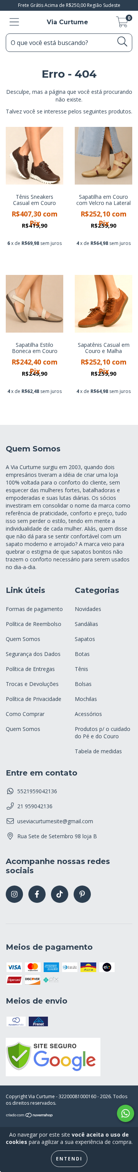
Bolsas (83, 684)
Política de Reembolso (33, 624)
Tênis (81, 669)
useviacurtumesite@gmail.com (55, 821)
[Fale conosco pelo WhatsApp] (125, 1113)
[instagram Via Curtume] (14, 894)
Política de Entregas (30, 669)
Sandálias (86, 624)
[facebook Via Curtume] (37, 894)
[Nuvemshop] (30, 1116)
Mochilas (86, 699)
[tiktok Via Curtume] (59, 894)
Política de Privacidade (33, 699)
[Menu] (14, 22)
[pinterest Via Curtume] (82, 894)
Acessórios (88, 714)
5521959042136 (37, 791)
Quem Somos (23, 639)
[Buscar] (122, 42)
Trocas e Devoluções (32, 684)
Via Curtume (67, 22)
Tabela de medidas (98, 751)
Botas (82, 654)
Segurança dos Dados (33, 654)
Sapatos (85, 639)
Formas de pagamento (34, 609)
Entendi (69, 1158)
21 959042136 (35, 806)
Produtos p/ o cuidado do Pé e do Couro (102, 732)
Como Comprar (25, 714)
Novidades (88, 609)
